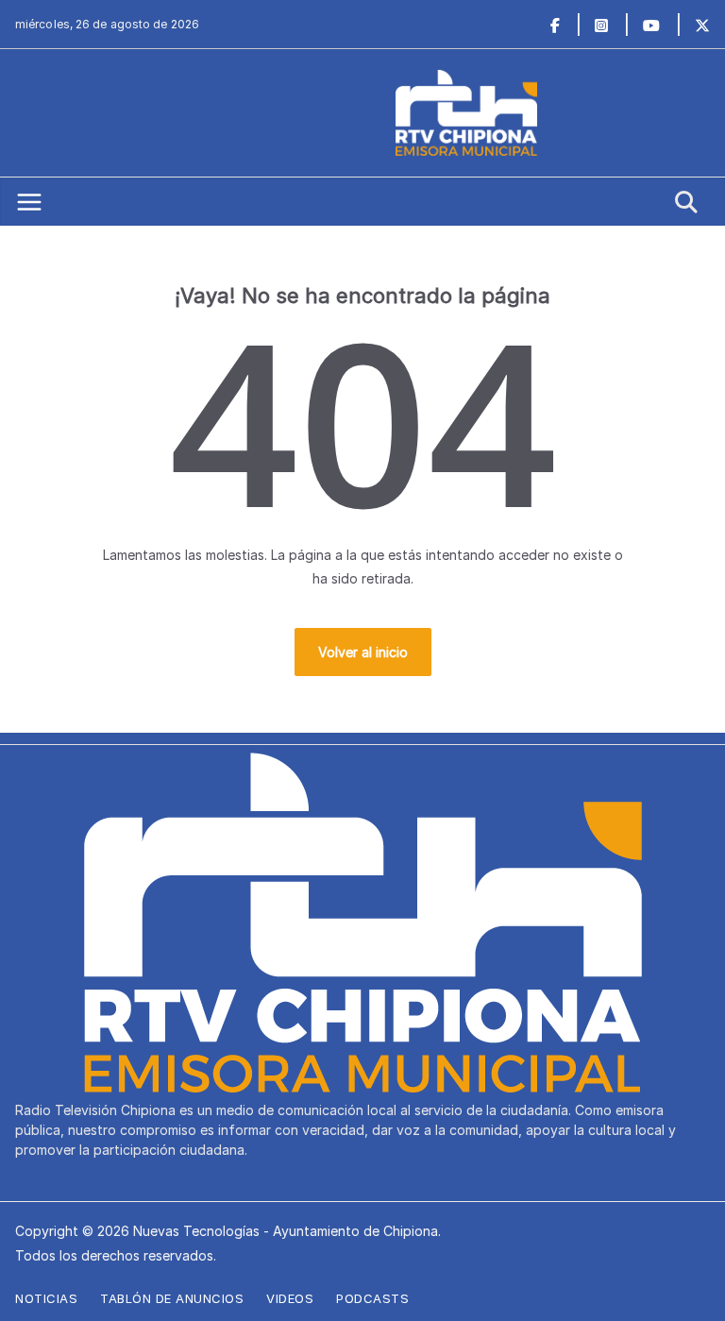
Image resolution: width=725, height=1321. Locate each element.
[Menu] (29, 202)
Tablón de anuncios (172, 1298)
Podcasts (372, 1298)
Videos (289, 1298)
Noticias (46, 1298)
